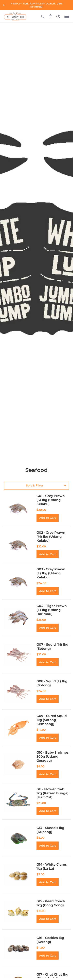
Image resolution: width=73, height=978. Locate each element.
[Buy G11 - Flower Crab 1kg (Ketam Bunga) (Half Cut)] (18, 801)
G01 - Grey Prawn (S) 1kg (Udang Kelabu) (50, 500)
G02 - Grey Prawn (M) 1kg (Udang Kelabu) (50, 537)
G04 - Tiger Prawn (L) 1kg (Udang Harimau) (51, 610)
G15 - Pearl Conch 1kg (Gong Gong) (50, 903)
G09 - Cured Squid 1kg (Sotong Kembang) (51, 720)
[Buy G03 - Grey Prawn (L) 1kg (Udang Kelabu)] (18, 581)
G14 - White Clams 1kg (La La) (51, 866)
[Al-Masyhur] (15, 16)
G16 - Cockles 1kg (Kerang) (50, 940)
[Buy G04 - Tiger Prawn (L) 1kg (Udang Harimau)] (18, 618)
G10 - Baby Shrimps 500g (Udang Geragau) (52, 757)
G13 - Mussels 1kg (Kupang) (50, 830)
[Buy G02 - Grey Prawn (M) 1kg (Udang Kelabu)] (18, 544)
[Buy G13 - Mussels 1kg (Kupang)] (18, 838)
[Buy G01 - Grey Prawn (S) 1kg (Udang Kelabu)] (18, 508)
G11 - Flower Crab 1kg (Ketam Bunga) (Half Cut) (52, 793)
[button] (4, 5)
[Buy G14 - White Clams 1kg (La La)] (18, 874)
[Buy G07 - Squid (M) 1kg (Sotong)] (18, 654)
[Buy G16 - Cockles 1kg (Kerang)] (18, 948)
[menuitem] (43, 16)
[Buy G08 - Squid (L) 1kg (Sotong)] (18, 691)
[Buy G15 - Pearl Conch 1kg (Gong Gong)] (18, 911)
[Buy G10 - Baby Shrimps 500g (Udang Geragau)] (18, 764)
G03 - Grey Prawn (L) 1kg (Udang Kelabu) (50, 573)
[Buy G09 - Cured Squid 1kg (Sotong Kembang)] (18, 728)
